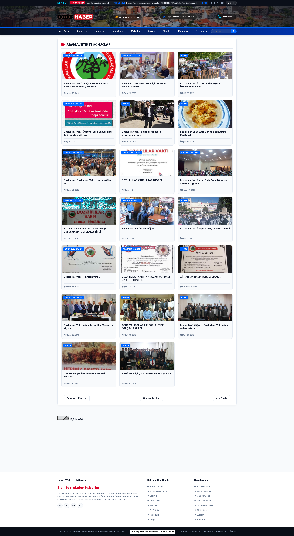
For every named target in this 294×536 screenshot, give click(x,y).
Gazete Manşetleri (205, 505)
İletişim (61, 3)
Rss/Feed (154, 505)
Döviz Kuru (202, 510)
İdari (150, 31)
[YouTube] (222, 3)
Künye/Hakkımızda (158, 491)
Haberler (116, 31)
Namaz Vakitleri (204, 491)
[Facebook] (214, 3)
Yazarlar (200, 31)
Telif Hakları (221, 531)
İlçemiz (81, 31)
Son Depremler (204, 500)
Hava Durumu (203, 486)
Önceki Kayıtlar (151, 398)
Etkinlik (167, 31)
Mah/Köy (135, 31)
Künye (184, 531)
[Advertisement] (147, 442)
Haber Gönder (156, 486)
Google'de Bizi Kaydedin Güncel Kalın (152, 531)
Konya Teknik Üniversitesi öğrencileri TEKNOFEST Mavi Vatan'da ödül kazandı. (117, 3)
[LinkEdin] (211, 3)
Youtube (201, 519)
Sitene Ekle (155, 500)
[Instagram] (217, 3)
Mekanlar (183, 31)
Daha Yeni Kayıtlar (77, 398)
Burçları (200, 515)
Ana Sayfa (64, 31)
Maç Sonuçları (204, 496)
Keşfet (98, 31)
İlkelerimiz (154, 515)
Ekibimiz (153, 496)
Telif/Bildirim (155, 510)
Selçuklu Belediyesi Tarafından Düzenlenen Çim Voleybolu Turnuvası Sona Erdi (203, 3)
